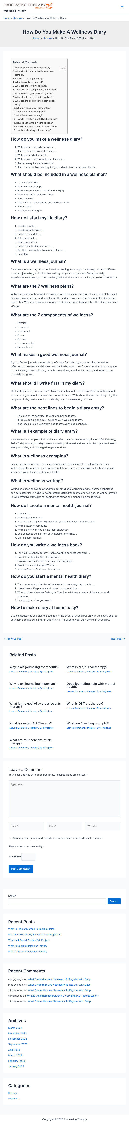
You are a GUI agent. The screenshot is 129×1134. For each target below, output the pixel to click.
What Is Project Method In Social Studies (31, 928)
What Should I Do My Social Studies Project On (34, 934)
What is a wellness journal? (29, 82)
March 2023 (15, 1055)
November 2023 (17, 1038)
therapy (34, 671)
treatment (13, 1098)
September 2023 (17, 1044)
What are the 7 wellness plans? (31, 85)
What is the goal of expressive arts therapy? (35, 705)
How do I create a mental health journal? (37, 119)
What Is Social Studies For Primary (27, 945)
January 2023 (16, 1066)
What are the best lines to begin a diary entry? (35, 102)
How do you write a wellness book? (34, 122)
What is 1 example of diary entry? (33, 108)
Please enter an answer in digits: (27, 846)
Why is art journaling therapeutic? (34, 667)
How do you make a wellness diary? (32, 67)
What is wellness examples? (30, 111)
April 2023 (14, 1049)
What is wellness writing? (29, 115)
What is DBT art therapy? (85, 703)
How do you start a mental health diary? (36, 126)
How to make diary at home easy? (33, 130)
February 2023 (16, 1060)
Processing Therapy (14, 10)
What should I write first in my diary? (34, 97)
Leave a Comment (18, 671)
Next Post (118, 639)
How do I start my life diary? (29, 78)
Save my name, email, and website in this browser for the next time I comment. (58, 838)
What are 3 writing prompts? (88, 723)
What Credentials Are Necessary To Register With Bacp (59, 979)
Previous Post (13, 639)
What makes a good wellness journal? (34, 93)
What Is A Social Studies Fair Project (28, 940)
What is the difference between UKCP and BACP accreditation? (63, 995)
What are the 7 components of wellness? (36, 89)
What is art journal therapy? (87, 667)
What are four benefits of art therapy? (30, 741)
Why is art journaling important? (33, 683)
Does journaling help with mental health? (91, 685)
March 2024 (15, 1027)
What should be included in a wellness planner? (34, 73)
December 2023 (17, 1033)
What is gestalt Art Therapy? (30, 723)
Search (12, 895)
